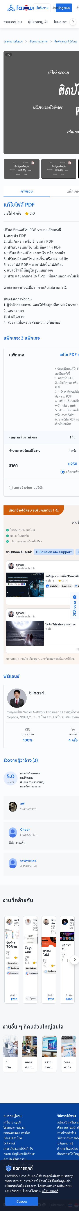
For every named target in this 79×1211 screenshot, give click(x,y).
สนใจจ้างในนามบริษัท (28, 487)
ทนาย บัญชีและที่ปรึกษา (19, 1154)
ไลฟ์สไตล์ (9, 1143)
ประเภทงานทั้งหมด (13, 41)
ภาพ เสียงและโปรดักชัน (18, 1148)
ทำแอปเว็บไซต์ (13, 1138)
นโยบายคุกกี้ (50, 1191)
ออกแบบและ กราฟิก (17, 1133)
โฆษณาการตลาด (14, 1127)
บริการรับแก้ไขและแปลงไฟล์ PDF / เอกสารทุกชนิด (67, 960)
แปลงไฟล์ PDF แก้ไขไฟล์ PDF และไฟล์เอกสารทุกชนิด (48, 968)
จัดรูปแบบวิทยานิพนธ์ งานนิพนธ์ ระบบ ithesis (30, 961)
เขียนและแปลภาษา (38, 41)
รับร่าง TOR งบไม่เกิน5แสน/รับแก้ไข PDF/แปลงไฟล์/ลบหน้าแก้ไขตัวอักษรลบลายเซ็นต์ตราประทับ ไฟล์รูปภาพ (11, 975)
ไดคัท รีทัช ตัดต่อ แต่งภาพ (60, 624)
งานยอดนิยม (13, 22)
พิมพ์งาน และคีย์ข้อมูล (65, 41)
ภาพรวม (27, 191)
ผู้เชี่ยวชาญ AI (38, 22)
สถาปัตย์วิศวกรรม (15, 1159)
